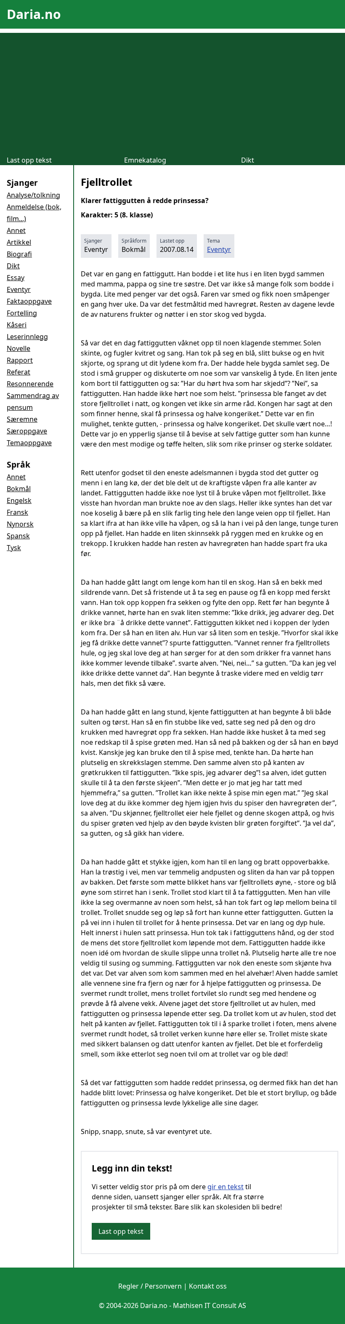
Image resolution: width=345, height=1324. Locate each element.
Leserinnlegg (27, 336)
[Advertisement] (172, 92)
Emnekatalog (145, 160)
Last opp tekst (29, 160)
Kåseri (17, 324)
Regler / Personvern (150, 1286)
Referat (18, 372)
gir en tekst (225, 1186)
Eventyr (19, 289)
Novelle (18, 348)
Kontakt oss (208, 1286)
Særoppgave (27, 431)
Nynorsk (20, 524)
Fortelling (22, 313)
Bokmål (19, 488)
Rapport (20, 360)
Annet (16, 230)
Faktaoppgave (29, 301)
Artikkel (19, 242)
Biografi (19, 254)
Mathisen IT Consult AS (209, 1305)
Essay (15, 277)
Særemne (22, 419)
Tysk (14, 547)
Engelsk (19, 500)
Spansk (18, 535)
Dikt (247, 160)
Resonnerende (30, 383)
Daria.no (34, 14)
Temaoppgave (29, 442)
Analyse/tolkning (33, 195)
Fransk (17, 512)
